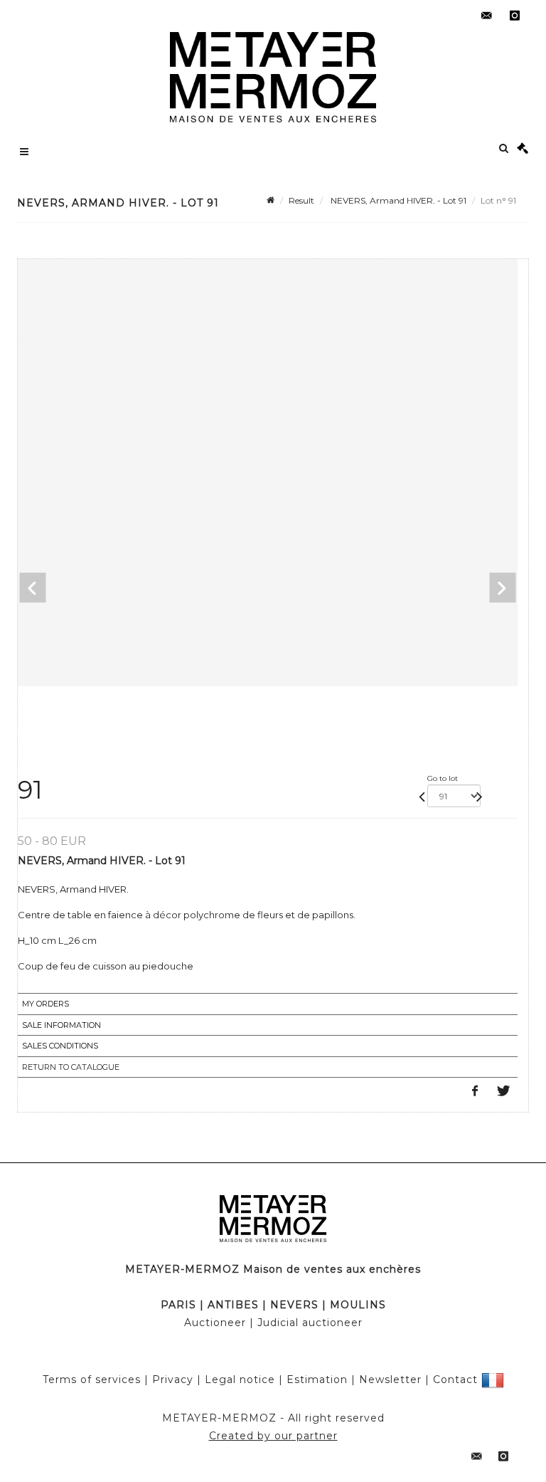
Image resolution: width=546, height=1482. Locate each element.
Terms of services (92, 1378)
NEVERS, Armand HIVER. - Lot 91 (397, 200)
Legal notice (240, 1378)
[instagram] (514, 15)
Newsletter (390, 1378)
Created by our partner (273, 1435)
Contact (455, 1378)
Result (301, 200)
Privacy (172, 1378)
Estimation (317, 1378)
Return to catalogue (70, 1067)
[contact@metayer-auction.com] (486, 15)
